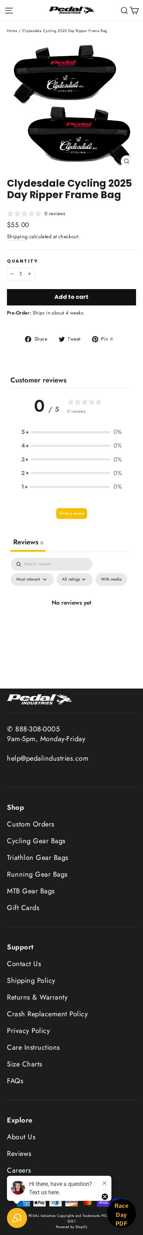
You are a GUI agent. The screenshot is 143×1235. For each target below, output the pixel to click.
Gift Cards (23, 908)
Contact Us (24, 964)
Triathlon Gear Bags (37, 858)
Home (12, 30)
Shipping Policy (31, 981)
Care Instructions (33, 1047)
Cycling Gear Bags (36, 841)
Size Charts (24, 1064)
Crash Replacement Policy (47, 1014)
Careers (19, 1170)
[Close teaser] (104, 1196)
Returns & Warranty (37, 997)
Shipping (17, 236)
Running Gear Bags (37, 874)
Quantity (22, 261)
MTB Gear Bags (31, 891)
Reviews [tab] (28, 542)
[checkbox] (111, 579)
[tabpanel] (71, 621)
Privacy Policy (28, 1031)
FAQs (15, 1081)
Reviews (19, 1154)
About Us (21, 1137)
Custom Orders (30, 824)
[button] (71, 432)
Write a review (71, 513)
